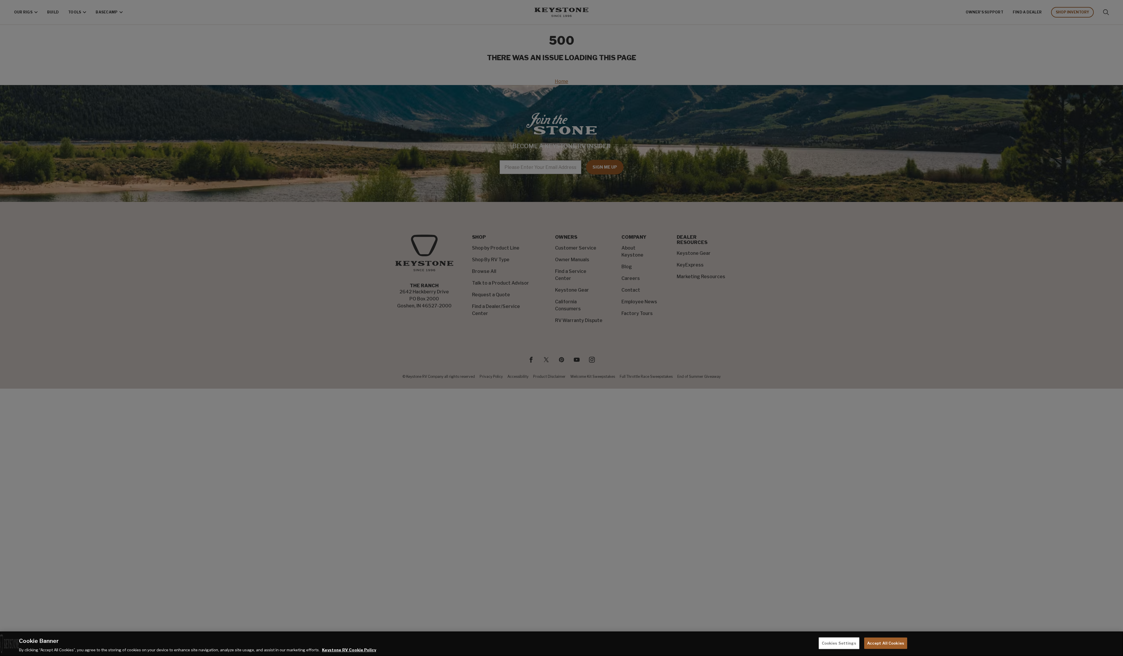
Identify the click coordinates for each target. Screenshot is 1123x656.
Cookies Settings (839, 643)
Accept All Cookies (885, 643)
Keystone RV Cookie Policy (349, 650)
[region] (561, 643)
